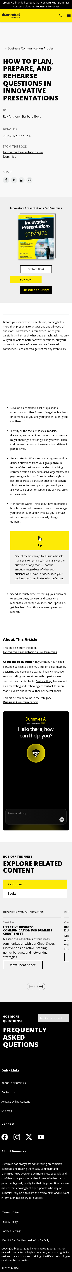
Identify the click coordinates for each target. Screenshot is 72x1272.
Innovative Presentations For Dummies (23, 154)
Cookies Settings (11, 1231)
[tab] (35, 884)
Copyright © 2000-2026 (15, 1248)
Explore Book (36, 269)
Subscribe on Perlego (36, 290)
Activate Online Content (15, 1101)
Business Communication (20, 702)
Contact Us (8, 1092)
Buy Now (25, 279)
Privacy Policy (9, 1221)
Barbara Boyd (31, 116)
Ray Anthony (11, 116)
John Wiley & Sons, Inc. (47, 1248)
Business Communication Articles (31, 48)
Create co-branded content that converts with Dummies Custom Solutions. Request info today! (36, 4)
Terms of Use (10, 1212)
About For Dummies (13, 1083)
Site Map (6, 1111)
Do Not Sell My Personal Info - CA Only (25, 1240)
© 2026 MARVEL (11, 1268)
